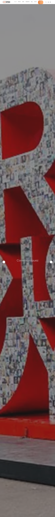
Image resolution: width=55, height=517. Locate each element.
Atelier (23, 1)
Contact (35, 1)
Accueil (15, 1)
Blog (31, 1)
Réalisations (28, 1)
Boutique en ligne (40, 2)
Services (19, 1)
